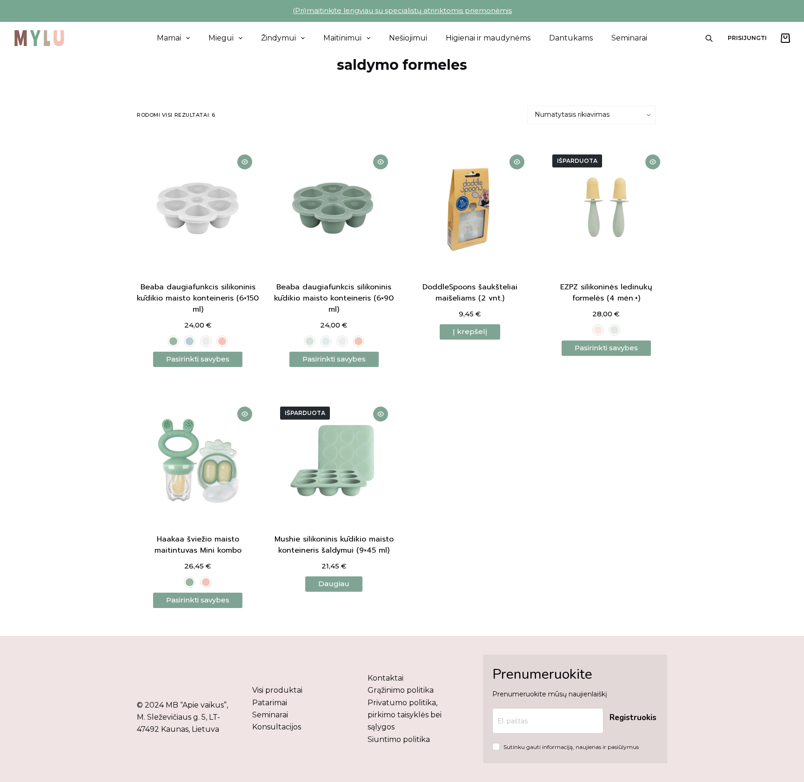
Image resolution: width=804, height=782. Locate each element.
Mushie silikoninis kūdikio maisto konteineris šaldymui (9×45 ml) (334, 545)
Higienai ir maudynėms (488, 37)
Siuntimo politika (399, 739)
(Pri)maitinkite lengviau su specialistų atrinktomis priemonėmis (402, 10)
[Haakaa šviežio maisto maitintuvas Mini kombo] (198, 461)
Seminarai (629, 37)
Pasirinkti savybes (197, 358)
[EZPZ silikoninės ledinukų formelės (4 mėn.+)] (606, 208)
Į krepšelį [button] (470, 331)
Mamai (169, 37)
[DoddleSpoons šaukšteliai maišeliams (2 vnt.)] (470, 208)
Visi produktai (277, 690)
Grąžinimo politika (401, 690)
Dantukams (571, 37)
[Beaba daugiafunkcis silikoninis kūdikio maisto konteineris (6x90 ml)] (334, 208)
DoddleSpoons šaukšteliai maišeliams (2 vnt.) (469, 292)
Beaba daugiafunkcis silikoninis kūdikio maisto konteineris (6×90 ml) (334, 298)
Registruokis (633, 717)
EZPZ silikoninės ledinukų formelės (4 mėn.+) (606, 292)
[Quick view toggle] (244, 161)
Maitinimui (342, 37)
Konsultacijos (276, 726)
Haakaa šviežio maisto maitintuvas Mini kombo (197, 545)
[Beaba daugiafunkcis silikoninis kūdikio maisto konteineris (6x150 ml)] (198, 208)
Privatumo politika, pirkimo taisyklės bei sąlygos (405, 715)
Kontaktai (385, 678)
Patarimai (269, 702)
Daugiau (333, 583)
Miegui (221, 37)
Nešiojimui (408, 37)
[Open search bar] (709, 38)
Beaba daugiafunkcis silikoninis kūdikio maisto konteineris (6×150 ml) (198, 298)
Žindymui (278, 37)
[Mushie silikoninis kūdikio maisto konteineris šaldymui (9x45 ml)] (334, 461)
